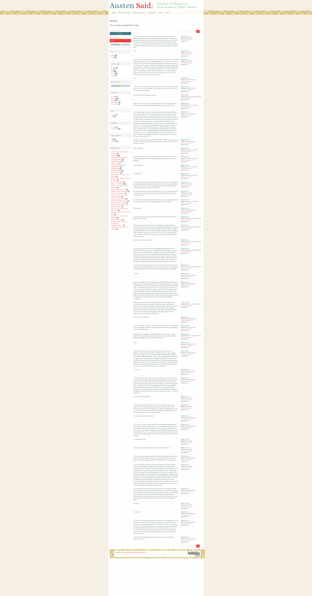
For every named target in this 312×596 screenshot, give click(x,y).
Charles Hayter (115, 163)
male (112, 57)
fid (111, 139)
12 (191, 31)
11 (188, 31)
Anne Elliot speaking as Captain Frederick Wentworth (119, 158)
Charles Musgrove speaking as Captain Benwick (119, 166)
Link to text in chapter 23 (187, 39)
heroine (113, 73)
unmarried (113, 85)
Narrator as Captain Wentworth (119, 191)
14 (198, 31)
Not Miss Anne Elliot (116, 219)
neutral (112, 75)
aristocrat (113, 98)
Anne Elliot (114, 155)
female (112, 55)
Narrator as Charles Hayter (118, 193)
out (112, 116)
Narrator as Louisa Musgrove (118, 203)
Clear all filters (114, 38)
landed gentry (114, 102)
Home (114, 13)
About (167, 13)
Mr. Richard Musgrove (117, 182)
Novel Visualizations (139, 13)
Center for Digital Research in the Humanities (134, 552)
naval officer (114, 129)
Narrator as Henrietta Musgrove (119, 201)
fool (112, 69)
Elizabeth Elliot (115, 168)
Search (160, 13)
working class (114, 104)
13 (194, 31)
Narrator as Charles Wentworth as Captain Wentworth (119, 196)
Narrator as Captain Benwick (118, 189)
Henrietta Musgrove (116, 170)
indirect (113, 141)
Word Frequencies (124, 13)
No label (113, 67)
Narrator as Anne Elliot (117, 184)
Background (152, 13)
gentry (112, 100)
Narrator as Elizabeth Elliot (118, 199)
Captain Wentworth (116, 161)
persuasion (113, 44)
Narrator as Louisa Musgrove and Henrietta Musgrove (119, 205)
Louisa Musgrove (115, 172)
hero (112, 71)
